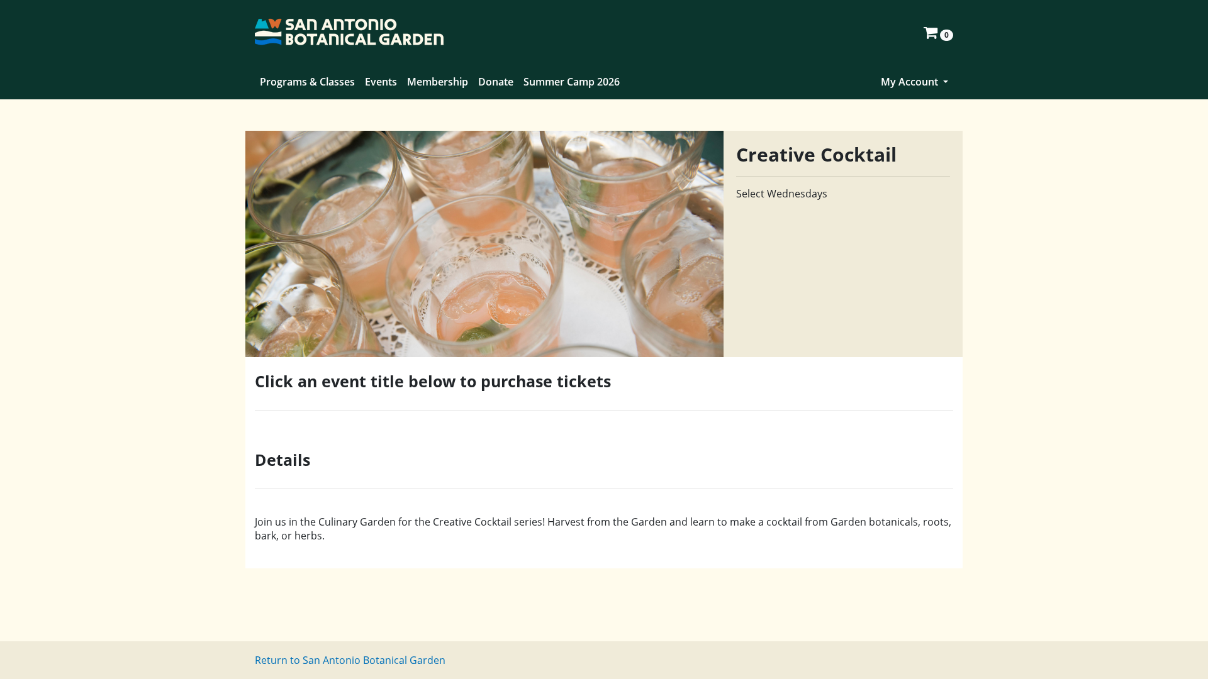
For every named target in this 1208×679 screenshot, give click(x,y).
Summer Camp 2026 (571, 82)
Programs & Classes (307, 82)
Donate (495, 82)
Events (381, 82)
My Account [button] (911, 82)
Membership (437, 82)
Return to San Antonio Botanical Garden (350, 660)
